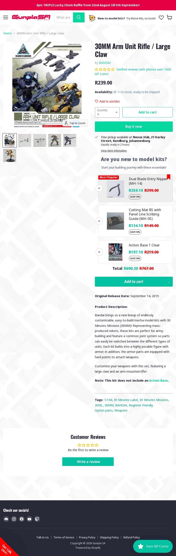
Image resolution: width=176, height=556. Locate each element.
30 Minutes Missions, (154, 400)
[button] (105, 69)
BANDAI (105, 62)
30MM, (110, 405)
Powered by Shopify (88, 548)
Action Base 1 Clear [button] (144, 245)
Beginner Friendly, (141, 405)
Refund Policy (131, 537)
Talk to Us (42, 537)
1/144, (109, 400)
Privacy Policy (87, 537)
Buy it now (133, 126)
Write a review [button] (88, 461)
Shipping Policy (109, 537)
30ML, (100, 405)
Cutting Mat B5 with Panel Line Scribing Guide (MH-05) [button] (145, 214)
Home (7, 33)
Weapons (120, 410)
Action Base (158, 380)
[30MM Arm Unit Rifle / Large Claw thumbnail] (10, 140)
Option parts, (104, 410)
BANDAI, (122, 405)
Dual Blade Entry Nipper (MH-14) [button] (148, 181)
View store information (114, 150)
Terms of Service (63, 537)
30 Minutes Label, (127, 400)
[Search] (79, 17)
